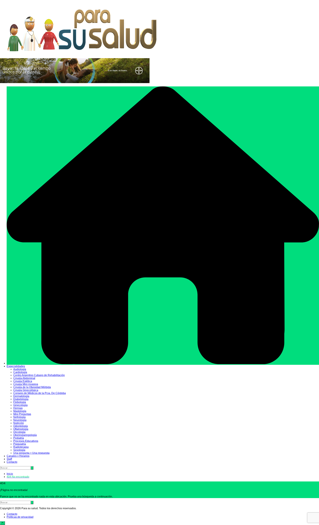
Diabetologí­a (20, 399)
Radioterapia (21, 447)
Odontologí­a (20, 426)
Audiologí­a (19, 369)
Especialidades (16, 366)
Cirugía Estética (22, 381)
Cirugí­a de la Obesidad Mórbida (32, 387)
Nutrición (18, 423)
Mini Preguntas (22, 414)
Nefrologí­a (19, 417)
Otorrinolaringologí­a (25, 435)
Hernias (18, 408)
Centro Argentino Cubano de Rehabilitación (39, 375)
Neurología (19, 420)
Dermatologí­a (21, 396)
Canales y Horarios (18, 456)
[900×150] (75, 82)
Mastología (19, 411)
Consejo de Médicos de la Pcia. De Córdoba (39, 393)
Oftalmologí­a (20, 429)
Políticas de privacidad (20, 517)
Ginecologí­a (20, 405)
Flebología (19, 402)
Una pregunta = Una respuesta (31, 453)
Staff (9, 459)
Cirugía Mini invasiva (25, 384)
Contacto (12, 462)
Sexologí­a (19, 450)
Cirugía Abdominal (24, 378)
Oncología (19, 432)
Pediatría (18, 438)
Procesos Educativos (25, 441)
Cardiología (20, 372)
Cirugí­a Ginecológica (25, 390)
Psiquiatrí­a (19, 444)
